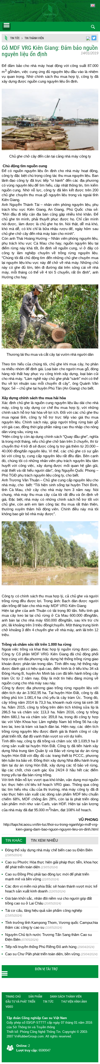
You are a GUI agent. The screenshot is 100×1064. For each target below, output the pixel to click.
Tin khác (13, 840)
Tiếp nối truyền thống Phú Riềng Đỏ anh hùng (49, 947)
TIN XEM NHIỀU (44, 840)
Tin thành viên (34, 38)
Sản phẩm (35, 996)
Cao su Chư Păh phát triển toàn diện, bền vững (51, 954)
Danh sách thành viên (66, 996)
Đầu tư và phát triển (20, 1001)
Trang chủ (13, 996)
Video (9, 1006)
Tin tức (15, 38)
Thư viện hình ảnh (74, 1001)
